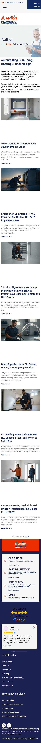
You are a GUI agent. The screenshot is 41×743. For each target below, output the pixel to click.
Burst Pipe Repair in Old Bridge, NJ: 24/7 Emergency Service (19, 366)
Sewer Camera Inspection (12, 704)
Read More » (6, 163)
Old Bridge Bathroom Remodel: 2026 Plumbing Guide (18, 145)
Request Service (37, 4)
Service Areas (7, 682)
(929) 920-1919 (13, 578)
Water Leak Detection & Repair (14, 716)
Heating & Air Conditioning (13, 678)
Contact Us (6, 670)
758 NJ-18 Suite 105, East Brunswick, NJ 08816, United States (22, 573)
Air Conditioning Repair (11, 712)
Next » (26, 536)
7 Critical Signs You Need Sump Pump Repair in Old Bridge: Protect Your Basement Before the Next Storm (20, 292)
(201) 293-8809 (14, 590)
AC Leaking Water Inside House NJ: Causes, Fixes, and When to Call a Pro (19, 438)
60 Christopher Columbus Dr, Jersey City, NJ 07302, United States (21, 585)
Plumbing (5, 674)
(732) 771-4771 (13, 565)
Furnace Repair (8, 708)
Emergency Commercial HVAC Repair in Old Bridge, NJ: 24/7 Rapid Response (18, 217)
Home (8, 44)
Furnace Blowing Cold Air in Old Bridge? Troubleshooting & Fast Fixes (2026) (19, 509)
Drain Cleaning (8, 700)
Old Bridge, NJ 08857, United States (21, 561)
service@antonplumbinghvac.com (21, 598)
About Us (5, 666)
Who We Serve (7, 686)
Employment (7, 662)
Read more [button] (8, 646)
